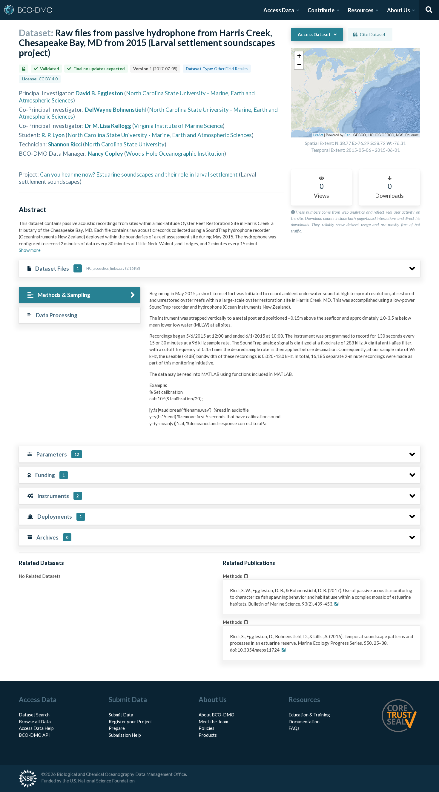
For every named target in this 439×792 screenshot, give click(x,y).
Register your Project (130, 721)
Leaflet (318, 134)
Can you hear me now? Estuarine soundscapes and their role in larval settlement (139, 174)
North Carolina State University (125, 144)
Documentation (304, 721)
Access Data (278, 10)
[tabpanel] (283, 360)
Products (208, 735)
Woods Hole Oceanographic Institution (175, 153)
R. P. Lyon (53, 134)
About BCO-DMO (216, 714)
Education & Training (309, 714)
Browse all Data (35, 721)
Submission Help (125, 735)
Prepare (117, 728)
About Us (398, 10)
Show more (30, 250)
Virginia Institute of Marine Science (178, 125)
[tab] (79, 295)
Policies (206, 728)
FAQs (294, 728)
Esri (347, 134)
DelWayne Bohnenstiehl (115, 109)
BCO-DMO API (34, 735)
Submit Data (121, 714)
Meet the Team (213, 721)
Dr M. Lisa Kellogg (108, 125)
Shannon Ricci (65, 144)
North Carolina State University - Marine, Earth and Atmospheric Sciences (159, 134)
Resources (361, 10)
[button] (298, 55)
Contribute (321, 10)
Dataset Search (34, 714)
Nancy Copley (105, 153)
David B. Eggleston (99, 93)
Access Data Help (36, 728)
